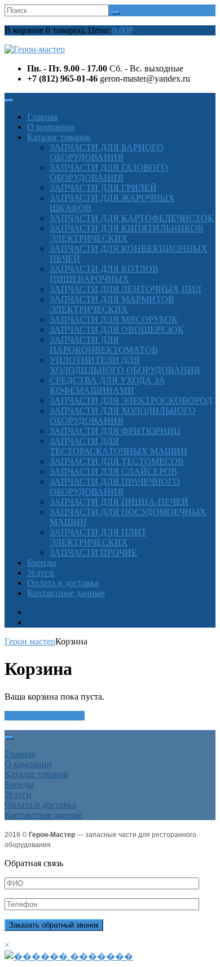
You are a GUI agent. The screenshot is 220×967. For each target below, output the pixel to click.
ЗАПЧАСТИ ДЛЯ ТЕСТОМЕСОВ (117, 461)
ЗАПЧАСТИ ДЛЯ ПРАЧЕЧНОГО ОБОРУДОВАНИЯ (115, 486)
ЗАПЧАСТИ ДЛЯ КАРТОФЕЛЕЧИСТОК (132, 218)
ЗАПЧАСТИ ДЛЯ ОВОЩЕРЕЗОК (117, 329)
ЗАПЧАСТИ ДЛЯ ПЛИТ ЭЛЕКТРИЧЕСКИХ (98, 537)
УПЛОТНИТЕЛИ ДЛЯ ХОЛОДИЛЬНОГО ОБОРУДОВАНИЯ (125, 365)
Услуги (40, 572)
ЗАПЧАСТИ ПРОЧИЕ (93, 552)
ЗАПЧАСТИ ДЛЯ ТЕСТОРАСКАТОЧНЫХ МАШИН (118, 446)
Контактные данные (66, 593)
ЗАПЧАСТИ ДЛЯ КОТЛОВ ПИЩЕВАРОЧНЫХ (104, 274)
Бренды (41, 562)
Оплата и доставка (63, 583)
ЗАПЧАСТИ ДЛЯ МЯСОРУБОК (114, 319)
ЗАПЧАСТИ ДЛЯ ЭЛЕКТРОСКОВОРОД (131, 400)
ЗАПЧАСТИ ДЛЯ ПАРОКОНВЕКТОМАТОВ (104, 345)
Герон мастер (30, 641)
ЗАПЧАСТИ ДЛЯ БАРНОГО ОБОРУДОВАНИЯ (107, 152)
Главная (42, 117)
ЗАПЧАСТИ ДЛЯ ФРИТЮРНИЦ (115, 431)
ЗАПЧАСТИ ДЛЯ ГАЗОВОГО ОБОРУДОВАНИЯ (109, 172)
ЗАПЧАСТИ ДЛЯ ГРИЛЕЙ (103, 187)
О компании (50, 127)
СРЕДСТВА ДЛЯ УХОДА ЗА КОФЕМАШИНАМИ (107, 385)
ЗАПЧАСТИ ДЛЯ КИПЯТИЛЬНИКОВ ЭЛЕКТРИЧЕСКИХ (127, 233)
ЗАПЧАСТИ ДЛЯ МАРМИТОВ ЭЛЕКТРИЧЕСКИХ (112, 304)
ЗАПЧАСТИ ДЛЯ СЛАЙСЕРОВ (113, 471)
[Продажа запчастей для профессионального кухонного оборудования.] (35, 49)
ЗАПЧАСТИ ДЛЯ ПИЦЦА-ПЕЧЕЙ (119, 502)
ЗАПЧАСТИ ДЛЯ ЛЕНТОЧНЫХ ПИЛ (125, 289)
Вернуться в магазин (45, 715)
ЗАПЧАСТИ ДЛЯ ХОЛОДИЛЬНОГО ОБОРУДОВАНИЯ (123, 416)
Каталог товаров (59, 137)
